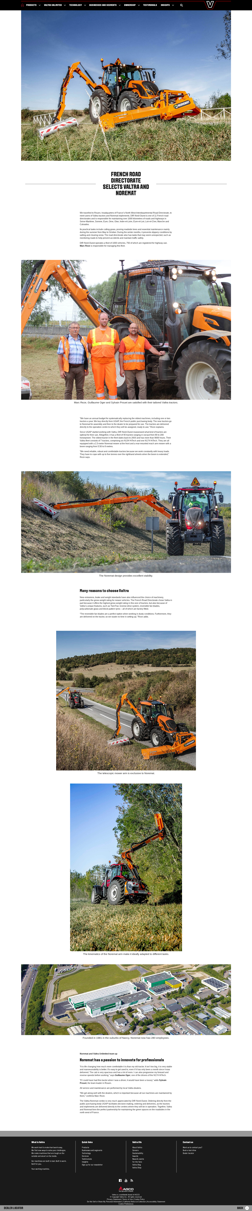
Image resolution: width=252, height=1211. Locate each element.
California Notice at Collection (134, 1202)
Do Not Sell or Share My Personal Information (104, 1202)
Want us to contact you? (192, 1148)
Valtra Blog (136, 1165)
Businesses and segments (103, 5)
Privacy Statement (114, 1199)
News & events (138, 1159)
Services (85, 1156)
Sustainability (137, 1153)
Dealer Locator (13, 1208)
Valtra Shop (136, 1168)
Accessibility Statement (156, 1202)
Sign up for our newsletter (92, 1165)
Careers (135, 1150)
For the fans (137, 1162)
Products (31, 5)
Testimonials (150, 5)
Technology (75, 5)
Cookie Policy (139, 1199)
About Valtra (137, 1148)
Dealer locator (188, 1153)
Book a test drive (189, 1150)
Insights (165, 5)
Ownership (130, 5)
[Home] (22, 5)
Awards (135, 1156)
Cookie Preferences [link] (126, 1204)
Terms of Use (127, 1199)
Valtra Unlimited (53, 5)
